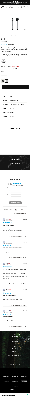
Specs (15, 92)
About (15, 334)
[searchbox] (9, 210)
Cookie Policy (15, 351)
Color (4, 78)
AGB (15, 346)
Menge (2, 71)
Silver (6, 81)
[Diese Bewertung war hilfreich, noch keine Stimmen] (23, 236)
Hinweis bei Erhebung (8, 395)
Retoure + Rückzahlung (15, 343)
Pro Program (15, 341)
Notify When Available (15, 86)
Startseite (13, 35)
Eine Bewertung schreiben (15, 202)
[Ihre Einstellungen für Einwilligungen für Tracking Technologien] (27, 394)
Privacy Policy (15, 348)
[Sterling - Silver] (7, 147)
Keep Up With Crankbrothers (14, 355)
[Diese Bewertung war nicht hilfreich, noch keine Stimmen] (25, 236)
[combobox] (20, 213)
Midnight (3, 81)
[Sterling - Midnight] (5, 147)
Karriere (15, 339)
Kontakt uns (15, 336)
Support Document (15, 163)
